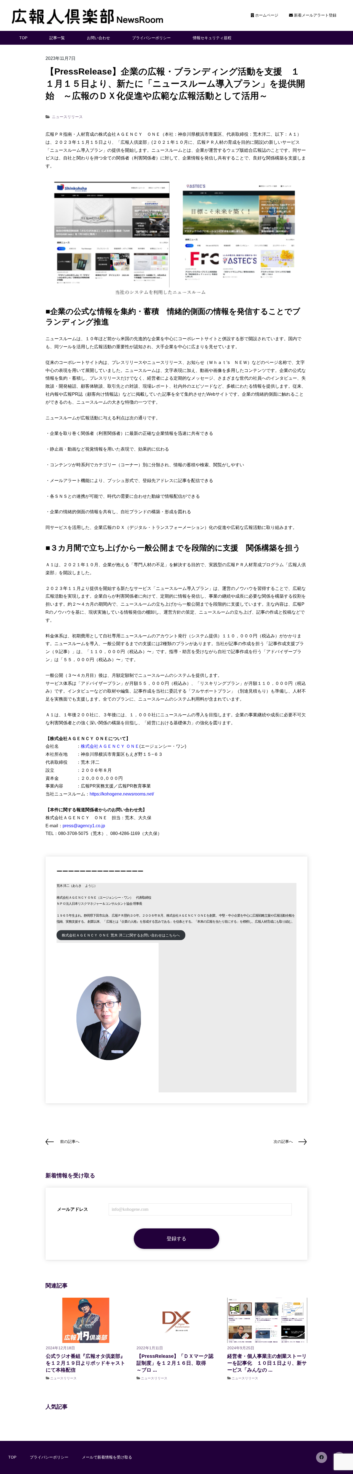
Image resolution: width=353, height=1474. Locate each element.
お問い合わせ (98, 38)
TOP (23, 38)
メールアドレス (72, 1209)
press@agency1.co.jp (84, 825)
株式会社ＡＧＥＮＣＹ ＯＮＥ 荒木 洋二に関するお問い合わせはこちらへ (121, 935)
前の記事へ (69, 1141)
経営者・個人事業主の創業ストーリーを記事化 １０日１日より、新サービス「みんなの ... (267, 1363)
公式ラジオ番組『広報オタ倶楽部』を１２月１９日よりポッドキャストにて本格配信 (85, 1363)
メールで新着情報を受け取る (107, 1457)
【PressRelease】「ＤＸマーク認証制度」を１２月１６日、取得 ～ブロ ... (176, 1363)
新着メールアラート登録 (314, 15)
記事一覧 (57, 38)
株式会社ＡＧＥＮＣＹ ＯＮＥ (110, 746)
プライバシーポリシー (151, 38)
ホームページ (266, 15)
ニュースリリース (67, 117)
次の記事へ (283, 1141)
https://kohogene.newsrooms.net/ (122, 794)
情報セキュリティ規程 (212, 38)
